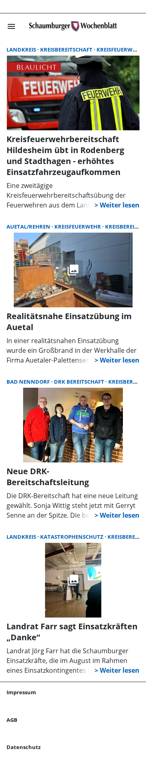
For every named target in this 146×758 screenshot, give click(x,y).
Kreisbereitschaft (67, 49)
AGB (11, 719)
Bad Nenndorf (28, 381)
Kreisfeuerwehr (78, 226)
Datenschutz (23, 747)
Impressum (21, 692)
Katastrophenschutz (72, 536)
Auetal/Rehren (29, 226)
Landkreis (21, 49)
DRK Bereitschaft (79, 381)
